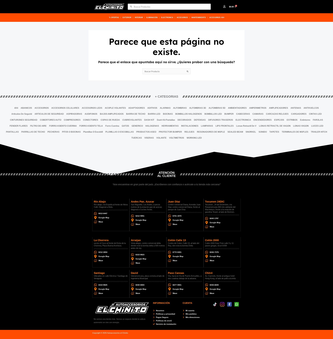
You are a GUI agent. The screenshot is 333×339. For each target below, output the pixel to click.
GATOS (125, 126)
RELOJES (189, 132)
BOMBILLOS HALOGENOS (188, 114)
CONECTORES (90, 120)
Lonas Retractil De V (246, 126)
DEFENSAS (200, 120)
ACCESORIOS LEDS (92, 108)
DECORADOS (184, 120)
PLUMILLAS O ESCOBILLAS (119, 132)
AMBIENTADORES (237, 108)
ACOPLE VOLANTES (115, 108)
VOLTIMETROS (176, 138)
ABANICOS (26, 108)
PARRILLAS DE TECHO (33, 132)
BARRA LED (154, 114)
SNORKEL (251, 132)
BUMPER (229, 114)
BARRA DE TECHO (135, 114)
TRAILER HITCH (319, 132)
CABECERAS (243, 114)
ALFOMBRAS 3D (197, 108)
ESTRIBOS (292, 120)
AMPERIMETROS (257, 108)
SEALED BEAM (235, 132)
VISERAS (149, 138)
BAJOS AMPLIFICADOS (112, 114)
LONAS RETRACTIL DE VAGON (275, 126)
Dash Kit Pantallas (166, 120)
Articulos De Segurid (21, 114)
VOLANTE (161, 138)
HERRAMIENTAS (170, 126)
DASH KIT (149, 120)
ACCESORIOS (182, 17)
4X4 (16, 108)
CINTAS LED (315, 114)
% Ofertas (114, 17)
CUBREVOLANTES (132, 120)
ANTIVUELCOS (311, 108)
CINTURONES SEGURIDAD (23, 120)
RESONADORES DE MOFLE (211, 132)
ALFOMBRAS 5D (217, 108)
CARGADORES (298, 114)
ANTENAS (296, 108)
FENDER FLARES (19, 126)
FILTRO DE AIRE (38, 126)
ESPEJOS (279, 120)
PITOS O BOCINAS (71, 132)
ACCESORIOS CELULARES (65, 108)
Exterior (127, 17)
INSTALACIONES (189, 126)
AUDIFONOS (91, 114)
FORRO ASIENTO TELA (91, 126)
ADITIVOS (152, 108)
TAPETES (274, 132)
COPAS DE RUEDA (110, 120)
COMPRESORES (72, 120)
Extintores (305, 120)
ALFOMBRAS (180, 108)
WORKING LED (194, 138)
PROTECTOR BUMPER (170, 132)
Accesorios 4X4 (216, 17)
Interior (139, 17)
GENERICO (137, 126)
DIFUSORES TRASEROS (220, 120)
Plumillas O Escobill (93, 132)
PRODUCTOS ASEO (146, 132)
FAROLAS (318, 120)
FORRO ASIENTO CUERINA (63, 126)
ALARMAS (165, 108)
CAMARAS (257, 114)
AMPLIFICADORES (278, 108)
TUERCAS (136, 138)
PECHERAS (53, 132)
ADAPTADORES (136, 108)
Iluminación (152, 17)
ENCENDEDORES (263, 120)
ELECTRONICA (167, 17)
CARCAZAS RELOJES (277, 114)
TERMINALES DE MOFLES (295, 132)
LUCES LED (317, 126)
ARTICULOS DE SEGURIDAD (49, 114)
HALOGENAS (152, 126)
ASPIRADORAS (74, 114)
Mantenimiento (198, 17)
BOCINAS (168, 114)
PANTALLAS (12, 132)
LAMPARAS (207, 126)
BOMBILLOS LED (213, 114)
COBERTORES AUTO (50, 120)
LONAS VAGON (301, 126)
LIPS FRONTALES (225, 126)
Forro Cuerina (112, 126)
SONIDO (263, 132)
